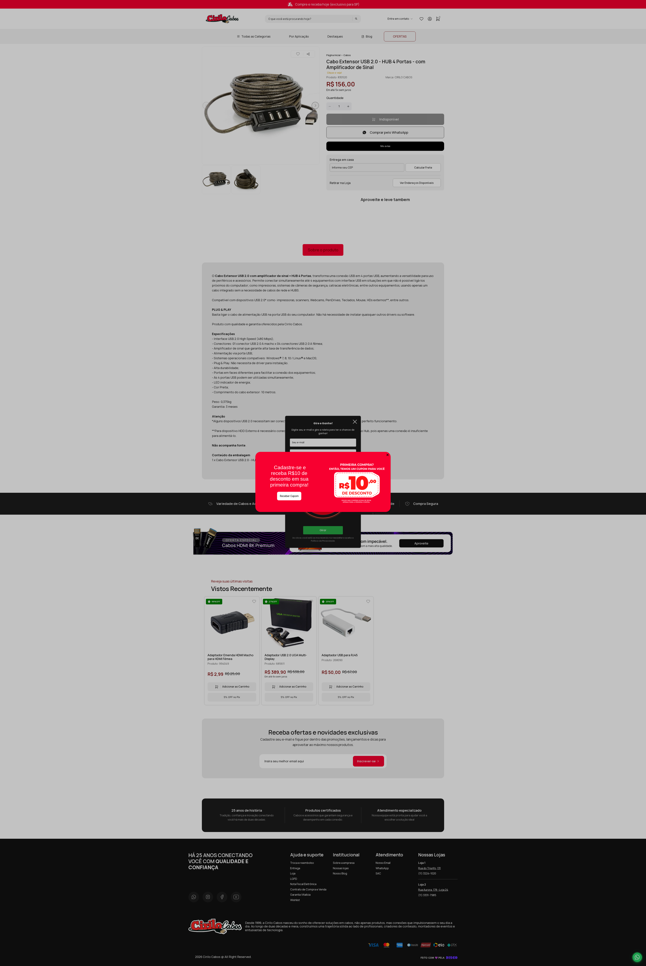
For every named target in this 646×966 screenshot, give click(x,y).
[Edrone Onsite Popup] (323, 483)
